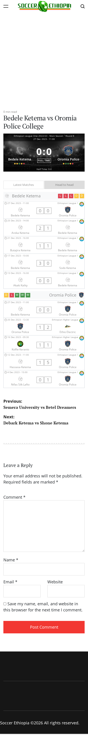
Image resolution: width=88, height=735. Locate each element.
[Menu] (5, 6)
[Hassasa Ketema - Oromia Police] (44, 361)
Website (55, 581)
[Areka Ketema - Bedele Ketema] (44, 227)
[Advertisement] (44, 59)
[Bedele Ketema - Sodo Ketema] (44, 262)
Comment (14, 497)
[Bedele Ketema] (19, 154)
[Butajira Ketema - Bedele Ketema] (44, 245)
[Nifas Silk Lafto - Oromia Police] (44, 379)
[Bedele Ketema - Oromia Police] (44, 209)
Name (10, 560)
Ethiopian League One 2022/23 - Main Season (38, 135)
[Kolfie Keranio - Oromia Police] (44, 344)
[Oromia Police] (68, 154)
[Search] (83, 6)
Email (10, 581)
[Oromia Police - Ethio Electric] (44, 326)
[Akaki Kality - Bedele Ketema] (44, 279)
